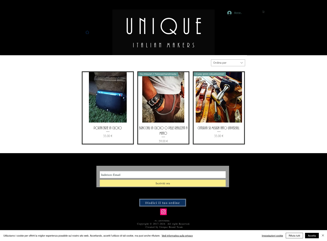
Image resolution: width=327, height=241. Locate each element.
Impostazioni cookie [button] (272, 235)
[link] (263, 12)
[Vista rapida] (108, 97)
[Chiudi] (323, 235)
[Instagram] (163, 211)
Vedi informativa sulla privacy (177, 235)
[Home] (87, 32)
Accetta (312, 235)
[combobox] (228, 62)
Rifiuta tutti (294, 235)
